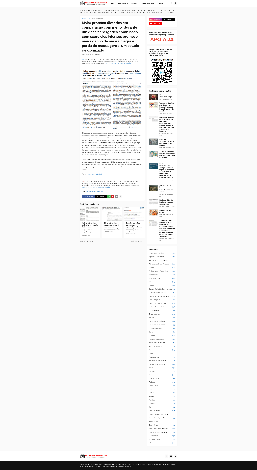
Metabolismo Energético (162, 364)
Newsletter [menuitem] (123, 3)
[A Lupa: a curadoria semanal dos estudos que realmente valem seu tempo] (153, 154)
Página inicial (86, 18)
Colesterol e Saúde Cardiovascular (162, 289)
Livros (162, 353)
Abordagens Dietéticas (162, 253)
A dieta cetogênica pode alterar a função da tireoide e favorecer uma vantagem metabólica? (90, 228)
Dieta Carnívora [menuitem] (148, 3)
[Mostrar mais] (120, 196)
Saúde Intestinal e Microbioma (162, 414)
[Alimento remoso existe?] (153, 212)
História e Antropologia (162, 339)
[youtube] (171, 456)
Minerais (162, 368)
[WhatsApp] (109, 196)
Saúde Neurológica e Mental (162, 418)
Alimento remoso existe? (165, 211)
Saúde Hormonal (162, 411)
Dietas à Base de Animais (162, 303)
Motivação (162, 371)
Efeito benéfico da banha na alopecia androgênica (166, 202)
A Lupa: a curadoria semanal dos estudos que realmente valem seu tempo (167, 154)
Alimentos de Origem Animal (162, 260)
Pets (162, 389)
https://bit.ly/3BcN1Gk (94, 174)
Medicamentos (162, 357)
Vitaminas (162, 443)
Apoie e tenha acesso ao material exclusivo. (96, 187)
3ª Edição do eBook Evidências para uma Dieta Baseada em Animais (167, 189)
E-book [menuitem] (112, 3)
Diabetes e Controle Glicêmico (162, 296)
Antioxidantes (162, 274)
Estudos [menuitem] (134, 3)
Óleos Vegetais (162, 378)
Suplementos (162, 436)
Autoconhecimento (162, 278)
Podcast (162, 393)
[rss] (175, 456)
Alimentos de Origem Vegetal (162, 264)
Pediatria (162, 382)
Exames (162, 317)
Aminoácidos (162, 267)
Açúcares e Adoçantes (162, 257)
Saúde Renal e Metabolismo (162, 428)
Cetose (162, 285)
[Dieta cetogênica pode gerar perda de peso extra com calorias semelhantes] (112, 214)
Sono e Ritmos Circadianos (162, 432)
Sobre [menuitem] (161, 3)
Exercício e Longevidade (162, 321)
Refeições (162, 403)
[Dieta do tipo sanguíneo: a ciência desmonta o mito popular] (153, 142)
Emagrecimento (97, 18)
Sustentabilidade (162, 439)
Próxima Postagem (137, 241)
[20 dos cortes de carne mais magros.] (153, 97)
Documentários (162, 310)
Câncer (162, 282)
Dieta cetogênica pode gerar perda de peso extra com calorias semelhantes (112, 226)
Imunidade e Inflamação (162, 343)
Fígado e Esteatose (162, 328)
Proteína (100, 191)
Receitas (162, 400)
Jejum (162, 350)
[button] (171, 3)
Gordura (162, 332)
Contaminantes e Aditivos (162, 292)
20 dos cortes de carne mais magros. (166, 96)
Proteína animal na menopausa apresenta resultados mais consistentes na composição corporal (134, 227)
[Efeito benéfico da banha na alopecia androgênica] (153, 202)
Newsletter (162, 375)
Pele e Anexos (162, 386)
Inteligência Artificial (162, 346)
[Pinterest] (112, 196)
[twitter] (166, 456)
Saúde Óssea (162, 425)
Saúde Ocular (162, 421)
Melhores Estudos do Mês (162, 360)
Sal (162, 407)
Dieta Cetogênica (162, 299)
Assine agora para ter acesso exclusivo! (119, 63)
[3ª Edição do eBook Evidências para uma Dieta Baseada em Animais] (153, 188)
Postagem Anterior (87, 241)
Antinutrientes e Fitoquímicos (162, 271)
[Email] (116, 196)
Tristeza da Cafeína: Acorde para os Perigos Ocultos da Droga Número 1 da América (166, 107)
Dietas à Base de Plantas (162, 307)
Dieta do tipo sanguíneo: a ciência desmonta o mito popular (166, 142)
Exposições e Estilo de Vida (162, 325)
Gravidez (162, 335)
